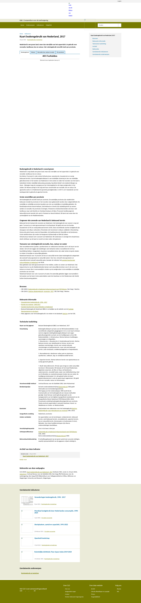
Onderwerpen (30, 25)
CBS (24, 591)
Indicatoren (40, 25)
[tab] (25, 52)
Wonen (33, 52)
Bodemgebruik (25, 52)
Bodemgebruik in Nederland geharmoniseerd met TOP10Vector (47, 289)
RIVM (31, 591)
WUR (38, 591)
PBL (27, 591)
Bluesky (119, 589)
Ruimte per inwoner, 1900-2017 (30, 304)
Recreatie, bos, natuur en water (46, 52)
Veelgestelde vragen (70, 591)
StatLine (65, 313)
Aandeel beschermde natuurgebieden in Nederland (37, 307)
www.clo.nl (23, 474)
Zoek (119, 25)
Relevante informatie (99, 41)
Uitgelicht (49, 25)
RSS (118, 591)
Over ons (67, 589)
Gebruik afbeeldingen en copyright (100, 591)
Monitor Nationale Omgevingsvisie (74, 597)
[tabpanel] (50, 110)
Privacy (93, 594)
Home (22, 25)
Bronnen (95, 38)
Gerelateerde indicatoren (100, 52)
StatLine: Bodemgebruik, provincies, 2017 (41, 291)
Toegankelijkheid (95, 597)
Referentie (96, 49)
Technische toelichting (99, 44)
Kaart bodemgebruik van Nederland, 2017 (36, 456)
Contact (67, 594)
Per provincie (60, 52)
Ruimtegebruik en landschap (34, 40)
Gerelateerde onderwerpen (101, 54)
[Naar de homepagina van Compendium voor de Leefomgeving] (70, 11)
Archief (95, 46)
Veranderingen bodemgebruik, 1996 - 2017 (34, 302)
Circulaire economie (46, 518)
